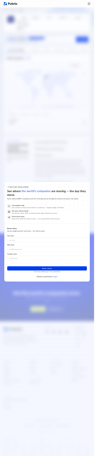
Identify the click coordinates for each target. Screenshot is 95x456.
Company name (12, 254)
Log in (55, 276)
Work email (10, 245)
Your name (10, 236)
